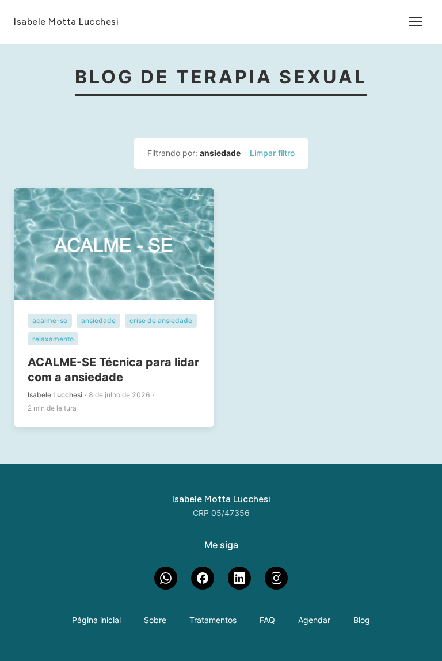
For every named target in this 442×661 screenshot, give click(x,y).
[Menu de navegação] (415, 22)
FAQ (267, 620)
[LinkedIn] (239, 578)
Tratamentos (213, 620)
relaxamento (53, 339)
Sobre (155, 620)
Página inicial (96, 620)
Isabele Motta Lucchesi (66, 21)
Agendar (314, 620)
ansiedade (98, 320)
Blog (361, 620)
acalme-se (49, 320)
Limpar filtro (272, 153)
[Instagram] (276, 578)
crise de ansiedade (160, 320)
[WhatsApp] (165, 578)
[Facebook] (202, 578)
